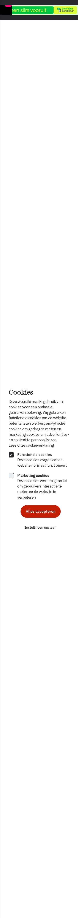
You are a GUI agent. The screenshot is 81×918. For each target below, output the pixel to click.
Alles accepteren (41, 511)
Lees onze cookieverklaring (31, 445)
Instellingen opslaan (40, 527)
